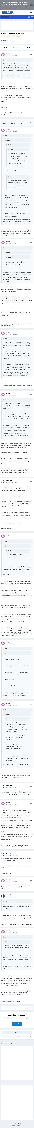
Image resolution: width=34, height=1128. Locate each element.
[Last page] (32, 47)
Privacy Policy (17, 1123)
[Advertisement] (17, 26)
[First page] (2, 47)
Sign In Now (17, 1024)
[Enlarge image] (11, 207)
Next (28, 47)
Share (17, 1032)
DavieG (8, 54)
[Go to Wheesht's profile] (3, 481)
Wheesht (9, 480)
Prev (5, 47)
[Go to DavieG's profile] (3, 54)
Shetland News (15, 41)
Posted (12, 55)
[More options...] (31, 55)
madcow (5, 40)
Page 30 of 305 (17, 47)
